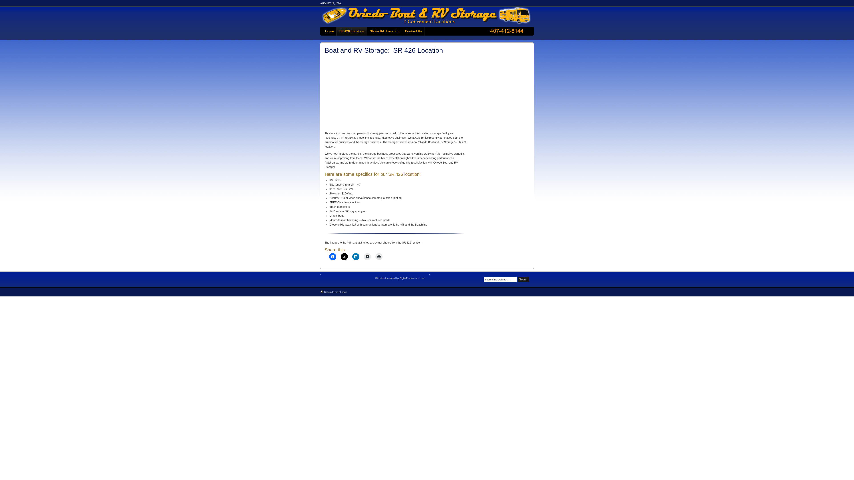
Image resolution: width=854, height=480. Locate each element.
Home (329, 31)
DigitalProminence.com (412, 278)
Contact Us (413, 31)
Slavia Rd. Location (384, 31)
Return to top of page (335, 292)
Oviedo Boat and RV (427, 15)
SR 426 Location (351, 31)
